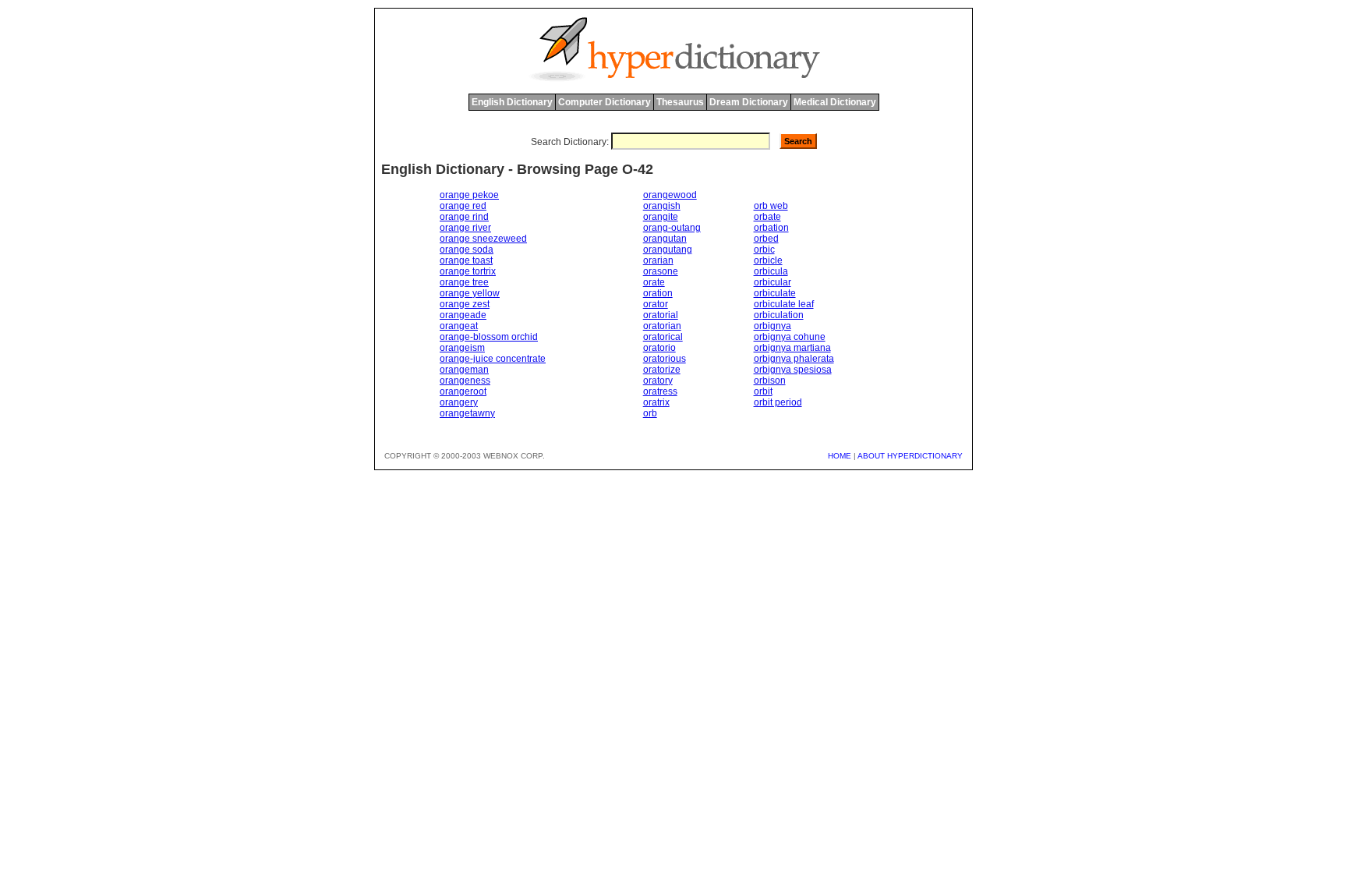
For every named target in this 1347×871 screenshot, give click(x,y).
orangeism (462, 347)
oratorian (662, 325)
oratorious (664, 358)
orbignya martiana (792, 347)
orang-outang (672, 227)
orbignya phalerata (794, 358)
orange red (463, 205)
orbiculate (775, 293)
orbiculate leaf (784, 304)
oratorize (662, 369)
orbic (764, 249)
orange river (465, 227)
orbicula (771, 271)
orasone (660, 271)
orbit (763, 391)
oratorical (663, 336)
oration (658, 293)
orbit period (778, 402)
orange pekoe (469, 194)
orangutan (665, 238)
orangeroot (463, 391)
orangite (660, 216)
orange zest (465, 304)
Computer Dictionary (604, 102)
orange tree (464, 282)
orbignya (772, 325)
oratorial (660, 315)
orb (650, 413)
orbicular (772, 282)
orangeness (465, 380)
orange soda (466, 249)
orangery (459, 402)
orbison (770, 380)
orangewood (670, 194)
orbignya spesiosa (793, 369)
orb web (771, 205)
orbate (767, 216)
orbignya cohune (790, 336)
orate (654, 282)
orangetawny (467, 413)
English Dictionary (512, 102)
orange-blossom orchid (489, 336)
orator (655, 304)
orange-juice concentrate (493, 358)
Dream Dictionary (748, 102)
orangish (662, 205)
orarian (658, 260)
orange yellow (470, 293)
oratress (660, 391)
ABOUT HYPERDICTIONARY (910, 455)
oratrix (656, 402)
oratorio (659, 347)
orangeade (463, 315)
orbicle (768, 260)
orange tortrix (468, 271)
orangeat (459, 325)
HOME (839, 455)
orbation (771, 227)
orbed (766, 238)
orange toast (466, 260)
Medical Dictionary (835, 102)
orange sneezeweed (483, 238)
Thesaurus (680, 102)
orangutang (667, 249)
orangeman (464, 369)
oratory (658, 380)
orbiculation (779, 315)
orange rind (464, 216)
